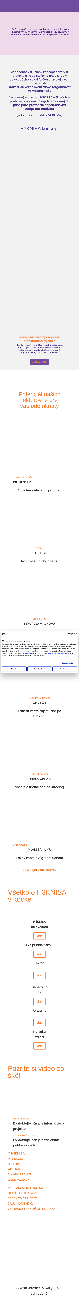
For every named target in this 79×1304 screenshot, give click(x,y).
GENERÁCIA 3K (19, 1179)
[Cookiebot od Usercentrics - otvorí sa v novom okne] (68, 634)
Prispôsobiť (38, 669)
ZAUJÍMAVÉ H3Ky (21, 1203)
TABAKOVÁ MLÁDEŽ (22, 1198)
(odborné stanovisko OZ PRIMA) (40, 115)
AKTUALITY (16, 1169)
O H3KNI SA (16, 1153)
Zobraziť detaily (67, 663)
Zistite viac (39, 362)
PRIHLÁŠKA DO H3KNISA (25, 1188)
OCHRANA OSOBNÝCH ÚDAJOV (31, 1209)
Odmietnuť (14, 669)
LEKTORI (14, 1164)
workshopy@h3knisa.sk (25, 1135)
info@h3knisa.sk (21, 1118)
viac (40, 936)
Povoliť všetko (64, 669)
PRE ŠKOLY (15, 1158)
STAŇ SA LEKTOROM (22, 1193)
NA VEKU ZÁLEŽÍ (19, 1174)
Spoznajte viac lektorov (39, 870)
